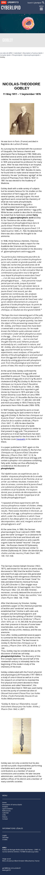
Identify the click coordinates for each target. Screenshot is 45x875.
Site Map (5, 837)
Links (4, 815)
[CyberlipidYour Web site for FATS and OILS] (14, 855)
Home (4, 803)
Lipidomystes (13, 2)
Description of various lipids (12, 805)
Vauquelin (20, 439)
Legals (4, 835)
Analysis (5, 807)
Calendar (5, 813)
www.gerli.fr (6, 870)
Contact (5, 819)
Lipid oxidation (7, 809)
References (6, 811)
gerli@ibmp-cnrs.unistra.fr (11, 868)
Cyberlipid (11, 8)
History (4, 817)
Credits (4, 840)
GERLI (4, 2)
